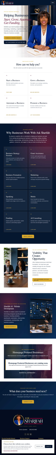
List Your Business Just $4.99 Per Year (15, 42)
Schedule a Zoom (28, 401)
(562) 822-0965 (33, 429)
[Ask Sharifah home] (7, 2)
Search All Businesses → (28, 372)
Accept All (48, 446)
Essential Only (39, 446)
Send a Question (23, 429)
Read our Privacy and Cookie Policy (11, 450)
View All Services (28, 236)
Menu (53, 2)
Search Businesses (39, 284)
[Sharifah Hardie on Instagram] (31, 434)
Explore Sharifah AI (11, 326)
